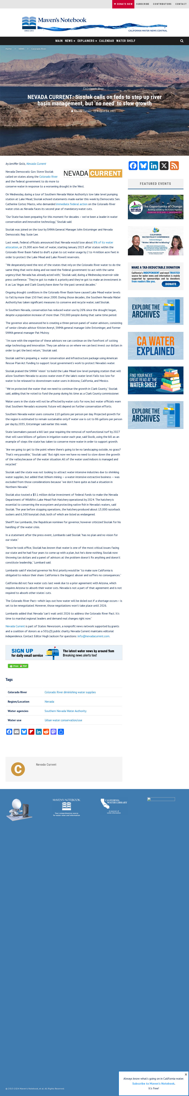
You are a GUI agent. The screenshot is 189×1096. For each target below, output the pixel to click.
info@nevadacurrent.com (93, 636)
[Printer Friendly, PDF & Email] (18, 668)
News (69, 41)
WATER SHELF (125, 41)
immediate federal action (71, 204)
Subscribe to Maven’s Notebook (153, 1083)
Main (59, 41)
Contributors (162, 4)
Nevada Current (82, 111)
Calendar (106, 41)
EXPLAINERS (86, 41)
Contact (181, 4)
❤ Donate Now (123, 4)
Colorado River (95, 88)
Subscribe (142, 4)
